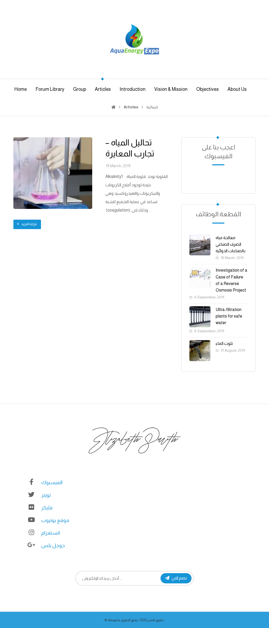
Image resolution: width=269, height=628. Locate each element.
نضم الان (179, 578)
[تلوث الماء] (199, 350)
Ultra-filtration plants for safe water (229, 316)
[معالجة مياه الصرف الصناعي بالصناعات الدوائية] (199, 244)
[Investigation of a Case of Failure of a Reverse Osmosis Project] (199, 277)
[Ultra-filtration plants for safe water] (199, 316)
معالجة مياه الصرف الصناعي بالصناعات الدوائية (230, 244)
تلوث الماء (224, 343)
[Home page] (113, 107)
